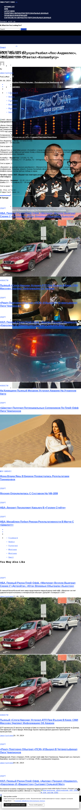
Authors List (9, 7)
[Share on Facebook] (42, 529)
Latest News (9, 11)
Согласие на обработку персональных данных (27, 18)
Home (6, 9)
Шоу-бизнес (14, 87)
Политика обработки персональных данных (26, 13)
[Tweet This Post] (42, 532)
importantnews (6, 73)
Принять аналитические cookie (15, 805)
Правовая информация (15, 15)
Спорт (11, 76)
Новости (12, 66)
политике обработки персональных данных (30, 801)
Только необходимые (36, 805)
